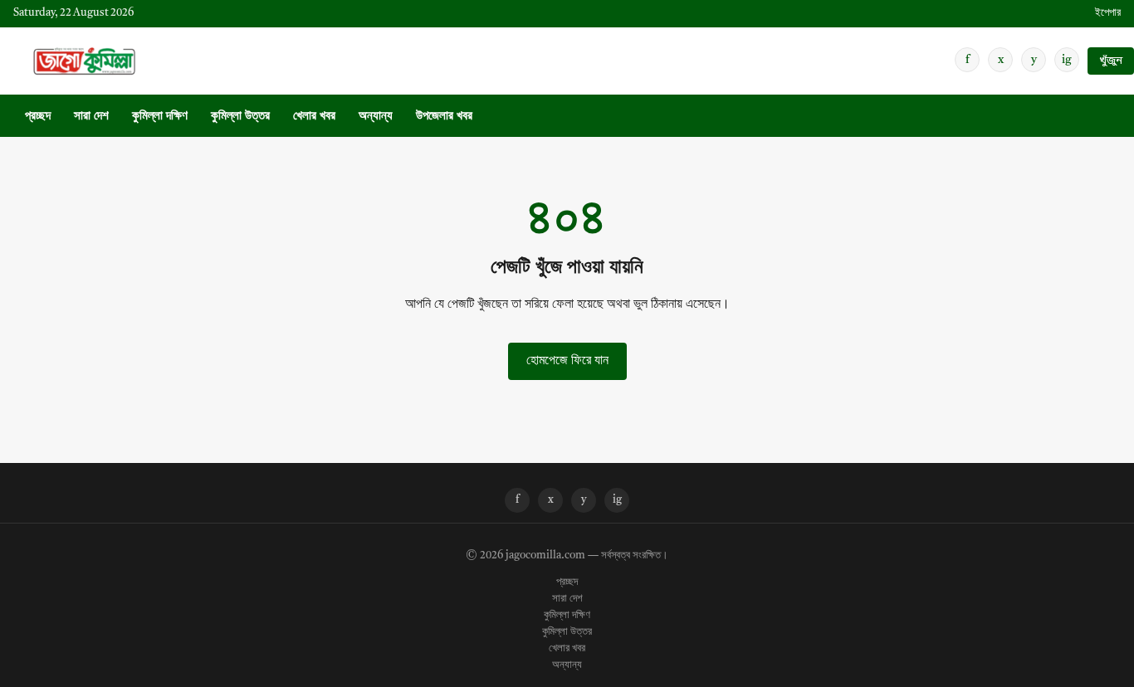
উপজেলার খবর (444, 116)
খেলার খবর (314, 116)
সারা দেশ (91, 116)
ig (1067, 60)
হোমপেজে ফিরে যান (567, 361)
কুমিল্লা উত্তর (240, 116)
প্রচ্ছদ (38, 116)
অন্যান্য (376, 116)
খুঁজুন (1110, 61)
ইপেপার (1108, 12)
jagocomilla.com (545, 556)
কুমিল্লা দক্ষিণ (160, 116)
